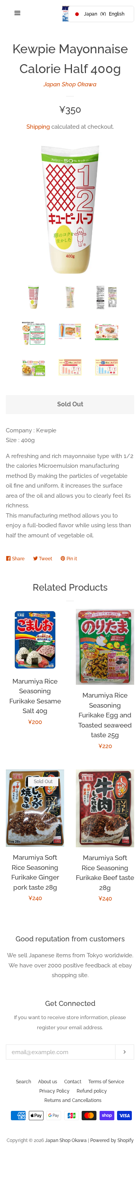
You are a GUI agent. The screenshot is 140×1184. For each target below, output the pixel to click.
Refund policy (92, 1091)
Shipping (38, 126)
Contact (72, 1081)
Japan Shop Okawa (70, 84)
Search (23, 1081)
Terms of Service (106, 1081)
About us (47, 1081)
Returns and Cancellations (73, 1100)
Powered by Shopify (112, 1140)
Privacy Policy (54, 1091)
